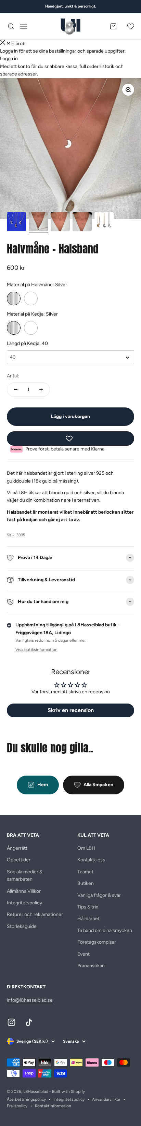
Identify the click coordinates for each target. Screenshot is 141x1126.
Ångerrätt (17, 848)
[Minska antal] (15, 390)
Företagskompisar (96, 942)
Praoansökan (91, 966)
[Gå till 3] (60, 222)
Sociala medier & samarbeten (24, 875)
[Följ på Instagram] (11, 1022)
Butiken (85, 883)
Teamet (85, 872)
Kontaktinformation (53, 1105)
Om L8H (86, 848)
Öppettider (18, 860)
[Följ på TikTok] (29, 1022)
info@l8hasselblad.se (30, 1000)
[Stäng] (2, 43)
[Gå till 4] (82, 222)
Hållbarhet (88, 918)
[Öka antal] (41, 390)
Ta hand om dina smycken (104, 930)
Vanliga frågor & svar (99, 895)
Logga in (9, 58)
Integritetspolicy (24, 903)
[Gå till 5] (104, 222)
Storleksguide (22, 926)
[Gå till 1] (16, 222)
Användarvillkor (106, 1099)
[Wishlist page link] (130, 26)
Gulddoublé (31, 298)
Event (83, 954)
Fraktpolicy (17, 1105)
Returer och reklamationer (35, 914)
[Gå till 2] (38, 222)
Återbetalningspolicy (26, 1099)
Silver (14, 298)
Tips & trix (87, 907)
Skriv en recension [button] (71, 710)
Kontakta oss (91, 860)
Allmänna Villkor (24, 891)
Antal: (13, 376)
